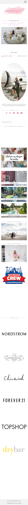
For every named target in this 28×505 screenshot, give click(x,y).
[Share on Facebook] (6, 56)
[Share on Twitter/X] (8, 56)
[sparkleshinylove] (14, 8)
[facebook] (14, 113)
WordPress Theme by (14, 503)
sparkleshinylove (16, 500)
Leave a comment (22, 55)
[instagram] (10, 113)
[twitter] (7, 113)
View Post (14, 52)
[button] (26, 2)
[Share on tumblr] (11, 56)
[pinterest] (18, 113)
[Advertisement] (14, 302)
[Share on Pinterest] (10, 56)
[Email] (21, 113)
